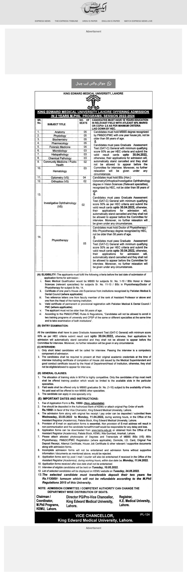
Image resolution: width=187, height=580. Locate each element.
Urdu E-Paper (89, 21)
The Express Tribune (66, 21)
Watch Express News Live (138, 21)
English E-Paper (111, 21)
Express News (42, 21)
